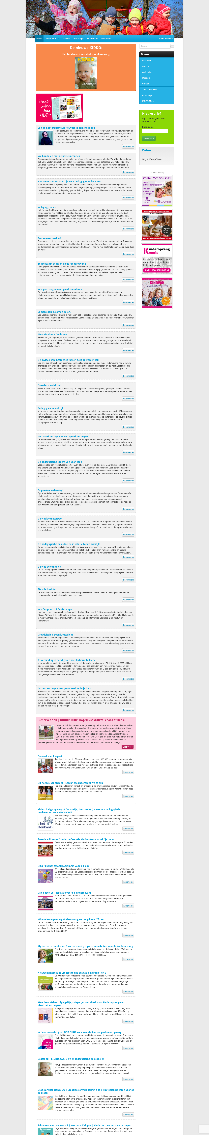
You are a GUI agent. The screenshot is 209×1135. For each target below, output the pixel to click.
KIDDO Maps (148, 101)
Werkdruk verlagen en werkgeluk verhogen (63, 436)
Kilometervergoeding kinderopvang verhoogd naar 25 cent (71, 919)
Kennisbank (92, 38)
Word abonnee (166, 38)
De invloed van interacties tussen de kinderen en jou (68, 360)
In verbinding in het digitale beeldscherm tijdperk (66, 660)
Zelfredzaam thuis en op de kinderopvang (62, 263)
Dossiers (66, 38)
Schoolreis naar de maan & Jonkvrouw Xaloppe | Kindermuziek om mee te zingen (84, 1125)
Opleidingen (78, 38)
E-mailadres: (148, 126)
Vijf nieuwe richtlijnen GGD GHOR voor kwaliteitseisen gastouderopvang (79, 1032)
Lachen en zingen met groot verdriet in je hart (64, 688)
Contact (145, 83)
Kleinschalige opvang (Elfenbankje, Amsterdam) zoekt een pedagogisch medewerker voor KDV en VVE (79, 811)
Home (39, 38)
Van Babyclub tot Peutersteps (55, 609)
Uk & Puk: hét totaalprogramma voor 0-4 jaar (63, 866)
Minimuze (146, 60)
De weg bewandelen (49, 566)
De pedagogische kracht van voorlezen (60, 461)
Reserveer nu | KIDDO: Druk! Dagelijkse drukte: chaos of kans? (82, 720)
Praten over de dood (49, 238)
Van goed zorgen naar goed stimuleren (60, 289)
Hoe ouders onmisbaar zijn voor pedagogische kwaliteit (69, 181)
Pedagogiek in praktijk (51, 408)
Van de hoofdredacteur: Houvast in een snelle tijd (66, 127)
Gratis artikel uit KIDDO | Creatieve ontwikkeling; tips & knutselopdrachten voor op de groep (86, 1091)
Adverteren (106, 38)
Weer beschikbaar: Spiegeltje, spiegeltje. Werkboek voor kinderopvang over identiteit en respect (81, 1004)
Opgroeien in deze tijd (50, 490)
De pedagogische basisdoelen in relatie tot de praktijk (69, 544)
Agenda (145, 66)
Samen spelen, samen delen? (54, 312)
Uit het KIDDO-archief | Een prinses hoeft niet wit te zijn (70, 783)
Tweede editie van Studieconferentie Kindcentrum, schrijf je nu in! (76, 839)
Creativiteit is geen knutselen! (55, 634)
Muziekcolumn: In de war (52, 334)
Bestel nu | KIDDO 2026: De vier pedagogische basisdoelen (71, 1058)
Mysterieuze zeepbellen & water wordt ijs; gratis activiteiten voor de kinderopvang (85, 946)
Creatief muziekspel (49, 385)
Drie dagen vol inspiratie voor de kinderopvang (64, 892)
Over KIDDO (51, 38)
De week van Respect (50, 518)
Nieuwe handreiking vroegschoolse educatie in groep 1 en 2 (72, 972)
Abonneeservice (149, 89)
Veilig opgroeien (47, 207)
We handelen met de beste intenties (59, 156)
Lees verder (128, 146)
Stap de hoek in (47, 589)
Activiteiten (147, 72)
